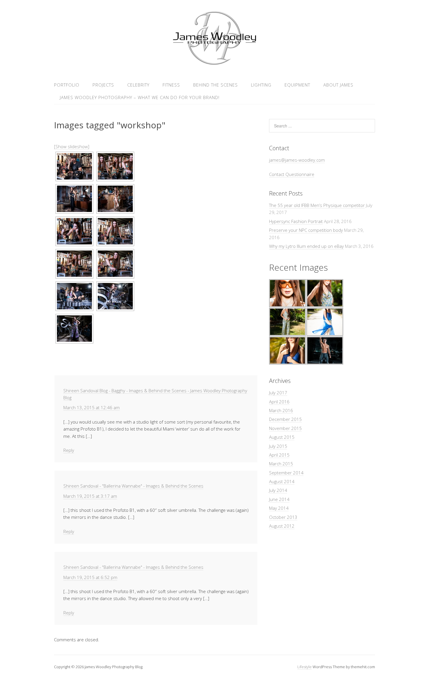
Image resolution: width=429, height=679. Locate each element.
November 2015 (285, 428)
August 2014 (281, 481)
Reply (68, 450)
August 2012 (281, 526)
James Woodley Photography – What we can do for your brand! (139, 97)
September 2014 (286, 473)
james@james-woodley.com (297, 160)
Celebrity (138, 85)
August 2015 (281, 437)
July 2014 (278, 490)
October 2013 (283, 517)
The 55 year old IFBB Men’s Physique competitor (317, 205)
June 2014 (279, 499)
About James (338, 85)
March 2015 (281, 464)
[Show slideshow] (71, 146)
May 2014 (279, 508)
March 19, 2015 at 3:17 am (90, 496)
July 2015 (278, 446)
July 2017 (278, 392)
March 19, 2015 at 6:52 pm (90, 577)
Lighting (261, 85)
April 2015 (279, 455)
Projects (103, 85)
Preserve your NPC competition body (306, 230)
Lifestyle (304, 666)
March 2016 (281, 410)
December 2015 (285, 419)
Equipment (297, 85)
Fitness (171, 85)
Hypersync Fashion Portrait (296, 221)
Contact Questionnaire (291, 174)
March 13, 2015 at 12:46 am (91, 407)
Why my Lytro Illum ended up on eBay (306, 246)
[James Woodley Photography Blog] (214, 63)
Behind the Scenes (215, 85)
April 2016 (279, 402)
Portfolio (66, 85)
